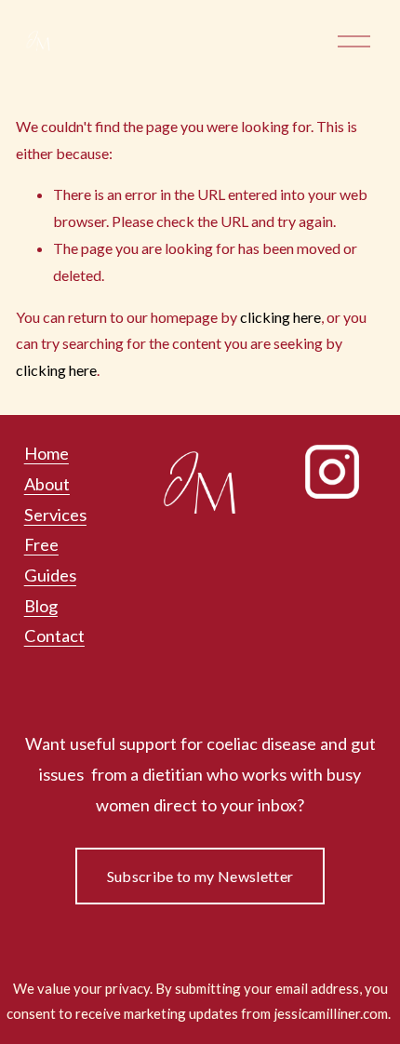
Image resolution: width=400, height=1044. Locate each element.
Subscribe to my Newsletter (200, 876)
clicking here (280, 317)
